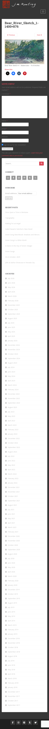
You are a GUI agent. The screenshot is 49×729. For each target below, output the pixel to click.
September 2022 (14, 447)
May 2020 (11, 567)
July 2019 (11, 607)
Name (5, 121)
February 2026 (13, 301)
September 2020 (14, 549)
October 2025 (13, 309)
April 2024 (11, 381)
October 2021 (13, 496)
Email (4, 129)
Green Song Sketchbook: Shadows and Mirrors (22, 235)
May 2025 (11, 332)
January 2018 (12, 687)
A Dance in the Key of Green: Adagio (18, 246)
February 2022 (13, 478)
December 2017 (14, 692)
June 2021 (11, 514)
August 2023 (12, 407)
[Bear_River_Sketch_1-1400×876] (24, 51)
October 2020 (13, 545)
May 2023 (11, 416)
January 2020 (12, 585)
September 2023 (14, 403)
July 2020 (11, 558)
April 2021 (11, 523)
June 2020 (11, 563)
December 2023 (14, 394)
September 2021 (14, 501)
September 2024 (14, 358)
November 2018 (14, 643)
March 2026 (12, 296)
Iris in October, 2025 (12, 257)
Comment (6, 94)
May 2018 (11, 669)
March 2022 (12, 474)
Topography (9, 218)
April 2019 (11, 621)
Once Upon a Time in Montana (16, 212)
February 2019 (13, 629)
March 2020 (12, 576)
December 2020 (14, 536)
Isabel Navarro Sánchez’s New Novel (18, 229)
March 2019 (12, 625)
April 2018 (11, 674)
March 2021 (12, 527)
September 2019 (14, 598)
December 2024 (14, 345)
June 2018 (11, 665)
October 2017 (13, 701)
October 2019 (13, 594)
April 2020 (11, 572)
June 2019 (11, 612)
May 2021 (11, 518)
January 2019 (12, 634)
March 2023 (12, 425)
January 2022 (12, 483)
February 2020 (13, 581)
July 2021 (11, 509)
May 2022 (11, 465)
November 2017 (14, 696)
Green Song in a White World (15, 240)
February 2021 (13, 532)
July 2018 (11, 661)
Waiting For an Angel (13, 223)
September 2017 (14, 705)
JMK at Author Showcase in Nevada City (20, 262)
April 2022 (11, 469)
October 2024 (13, 354)
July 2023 (11, 412)
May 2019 (11, 616)
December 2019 (14, 589)
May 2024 (11, 376)
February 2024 (13, 389)
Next (39, 35)
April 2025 (11, 336)
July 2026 (11, 278)
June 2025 (11, 327)
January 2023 (12, 434)
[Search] (41, 163)
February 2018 (13, 683)
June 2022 (11, 461)
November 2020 (14, 541)
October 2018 (13, 647)
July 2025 (11, 323)
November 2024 (14, 349)
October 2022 (13, 443)
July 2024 (11, 367)
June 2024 (11, 372)
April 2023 (11, 421)
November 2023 (14, 398)
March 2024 (12, 385)
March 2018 (12, 678)
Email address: (11, 193)
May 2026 (11, 287)
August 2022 (12, 452)
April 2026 (11, 292)
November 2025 (14, 305)
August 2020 (12, 554)
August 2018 (12, 656)
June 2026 (11, 283)
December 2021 (14, 487)
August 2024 (12, 363)
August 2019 (12, 603)
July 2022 (11, 456)
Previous (11, 35)
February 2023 (13, 429)
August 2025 (12, 318)
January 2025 (12, 341)
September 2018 (14, 652)
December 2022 (14, 438)
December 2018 (14, 638)
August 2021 (12, 505)
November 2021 (14, 492)
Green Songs (10, 251)
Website (5, 137)
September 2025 (14, 314)
